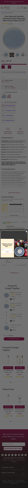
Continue (7, 251)
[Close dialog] (26, 231)
